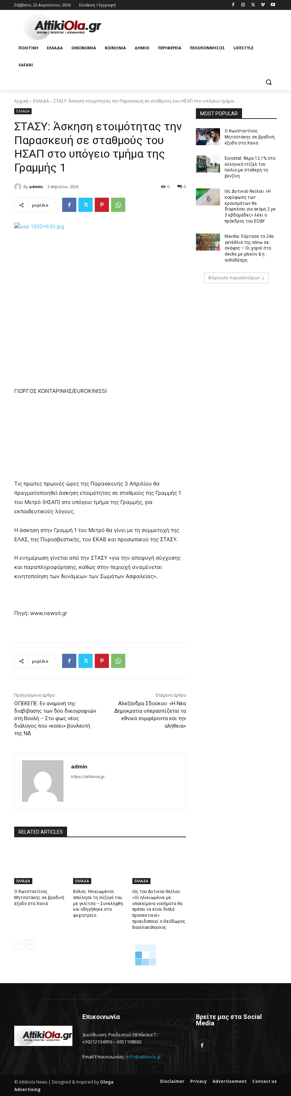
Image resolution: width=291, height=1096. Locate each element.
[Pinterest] (102, 205)
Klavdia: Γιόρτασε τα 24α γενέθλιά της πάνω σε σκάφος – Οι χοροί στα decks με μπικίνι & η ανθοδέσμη (249, 248)
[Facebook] (233, 5)
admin (36, 186)
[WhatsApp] (118, 205)
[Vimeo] (263, 5)
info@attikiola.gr (143, 1056)
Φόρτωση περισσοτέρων (234, 278)
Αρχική (21, 101)
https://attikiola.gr (88, 776)
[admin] (18, 186)
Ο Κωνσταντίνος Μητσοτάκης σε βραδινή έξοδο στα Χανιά (39, 897)
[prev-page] (18, 944)
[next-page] (30, 944)
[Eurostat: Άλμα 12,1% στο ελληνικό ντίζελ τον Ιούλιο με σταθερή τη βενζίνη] (208, 163)
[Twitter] (253, 5)
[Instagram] (243, 5)
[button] (268, 82)
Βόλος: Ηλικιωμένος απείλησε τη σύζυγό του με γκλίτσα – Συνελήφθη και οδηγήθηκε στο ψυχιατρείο (98, 903)
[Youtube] (273, 5)
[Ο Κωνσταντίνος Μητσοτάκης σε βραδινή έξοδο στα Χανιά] (41, 865)
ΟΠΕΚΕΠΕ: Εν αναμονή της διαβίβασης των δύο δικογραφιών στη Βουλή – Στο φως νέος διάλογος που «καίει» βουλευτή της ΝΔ (55, 718)
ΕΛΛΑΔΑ (41, 101)
